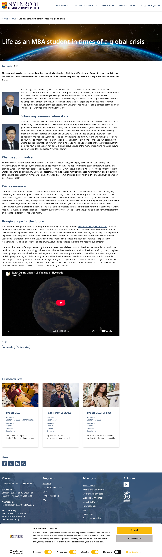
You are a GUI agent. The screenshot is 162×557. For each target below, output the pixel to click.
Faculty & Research (84, 5)
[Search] (141, 5)
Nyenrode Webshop (92, 518)
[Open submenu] (68, 5)
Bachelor (47, 483)
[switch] (72, 552)
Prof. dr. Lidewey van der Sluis (92, 226)
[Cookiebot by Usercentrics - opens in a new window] (16, 552)
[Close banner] (158, 527)
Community (7, 66)
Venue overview (90, 501)
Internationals (89, 506)
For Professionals (51, 495)
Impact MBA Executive (59, 412)
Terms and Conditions (93, 489)
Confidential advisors (93, 493)
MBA (45, 491)
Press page (88, 514)
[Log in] (145, 5)
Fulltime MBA (23, 347)
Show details (132, 552)
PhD (45, 499)
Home (5, 18)
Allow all (134, 530)
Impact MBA (13, 412)
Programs (61, 5)
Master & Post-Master (53, 487)
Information (125, 5)
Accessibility (89, 485)
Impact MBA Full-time (99, 412)
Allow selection (134, 538)
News (13, 18)
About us (106, 5)
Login (85, 510)
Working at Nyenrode (93, 497)
